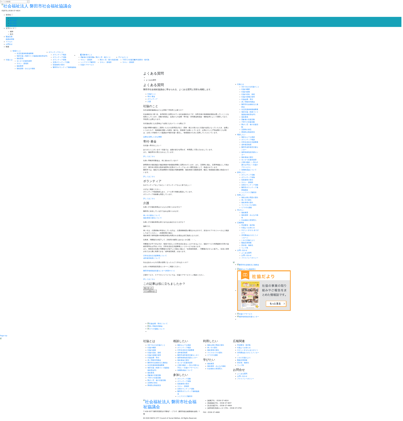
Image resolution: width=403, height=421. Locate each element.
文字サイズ (10, 28)
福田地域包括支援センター (187, 358)
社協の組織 (245, 92)
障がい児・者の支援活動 (109, 60)
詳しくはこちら (149, 156)
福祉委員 (20, 58)
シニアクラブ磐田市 (88, 62)
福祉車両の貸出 (247, 202)
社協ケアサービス (87, 65)
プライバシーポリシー (249, 258)
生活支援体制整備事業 (25, 53)
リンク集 (244, 248)
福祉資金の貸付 (247, 157)
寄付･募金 (151, 96)
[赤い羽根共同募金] (155, 326)
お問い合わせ (242, 250)
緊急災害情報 (246, 243)
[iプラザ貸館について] (156, 329)
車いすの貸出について (151, 215)
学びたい (240, 210)
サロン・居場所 (22, 63)
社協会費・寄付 (247, 99)
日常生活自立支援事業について (155, 256)
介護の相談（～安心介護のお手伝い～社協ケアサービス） (249, 164)
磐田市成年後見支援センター (188, 355)
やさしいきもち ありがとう (247, 350)
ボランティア (152, 99)
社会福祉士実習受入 (248, 220)
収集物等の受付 (59, 65)
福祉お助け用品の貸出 (249, 197)
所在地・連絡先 (247, 245)
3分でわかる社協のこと (250, 87)
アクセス (9, 42)
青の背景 (13, 23)
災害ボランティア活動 (61, 62)
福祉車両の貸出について (152, 218)
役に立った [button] (148, 288)
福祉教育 (20, 66)
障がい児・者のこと (103, 57)
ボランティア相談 (59, 55)
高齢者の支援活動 (87, 57)
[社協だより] (264, 290)
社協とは (9, 60)
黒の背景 (13, 21)
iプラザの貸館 (246, 207)
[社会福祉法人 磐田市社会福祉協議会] (37, 5)
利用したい (241, 195)
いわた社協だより (248, 240)
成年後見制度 (246, 145)
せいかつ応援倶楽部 (24, 61)
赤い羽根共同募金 (248, 102)
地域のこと (16, 51)
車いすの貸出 (246, 200)
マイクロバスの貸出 (248, 205)
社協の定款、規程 (248, 94)
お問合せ (9, 44)
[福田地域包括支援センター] (248, 316)
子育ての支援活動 (129, 60)
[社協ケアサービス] (244, 314)
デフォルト (14, 18)
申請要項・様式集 (142, 60)
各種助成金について (248, 170)
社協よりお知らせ (248, 228)
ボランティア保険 (59, 60)
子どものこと (123, 57)
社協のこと (151, 94)
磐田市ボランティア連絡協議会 (64, 67)
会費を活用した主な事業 (152, 137)
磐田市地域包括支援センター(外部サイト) (159, 271)
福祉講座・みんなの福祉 (26, 68)
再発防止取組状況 (248, 132)
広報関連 (240, 223)
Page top (3, 336)
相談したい (241, 134)
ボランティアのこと (56, 52)
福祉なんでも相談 (248, 137)
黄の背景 (13, 26)
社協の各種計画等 (248, 97)
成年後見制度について (151, 258)
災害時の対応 (246, 129)
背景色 (8, 15)
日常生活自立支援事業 (249, 142)
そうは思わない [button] (150, 291)
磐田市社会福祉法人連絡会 (157, 363)
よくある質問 (246, 253)
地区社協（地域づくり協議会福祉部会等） (33, 56)
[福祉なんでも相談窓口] (246, 269)
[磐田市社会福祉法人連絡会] (248, 264)
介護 (149, 101)
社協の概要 (245, 89)
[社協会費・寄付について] (157, 323)
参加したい (241, 172)
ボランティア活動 (59, 57)
